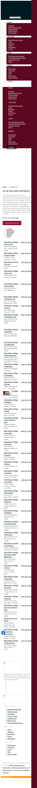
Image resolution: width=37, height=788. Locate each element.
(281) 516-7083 (26, 480)
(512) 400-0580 (26, 353)
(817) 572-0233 (26, 533)
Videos (10, 127)
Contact (10, 81)
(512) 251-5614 (26, 605)
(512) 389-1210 (26, 553)
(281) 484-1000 (26, 577)
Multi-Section (12, 98)
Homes (9, 22)
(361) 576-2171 (26, 471)
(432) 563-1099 (26, 511)
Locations (10, 36)
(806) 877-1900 (26, 431)
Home (5, 187)
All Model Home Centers (15, 40)
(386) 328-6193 (26, 253)
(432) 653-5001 (26, 442)
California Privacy (8, 770)
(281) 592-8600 (26, 544)
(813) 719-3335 (26, 242)
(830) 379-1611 (26, 597)
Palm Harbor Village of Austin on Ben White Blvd (11, 554)
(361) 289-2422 (26, 522)
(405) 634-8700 (26, 315)
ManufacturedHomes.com (17, 765)
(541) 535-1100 (26, 330)
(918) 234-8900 (26, 306)
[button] (18, 84)
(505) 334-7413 (26, 284)
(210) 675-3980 (26, 641)
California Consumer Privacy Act (21, 768)
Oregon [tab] (9, 234)
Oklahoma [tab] (10, 233)
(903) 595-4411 (26, 566)
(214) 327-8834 (26, 364)
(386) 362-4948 (26, 271)
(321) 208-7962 (26, 262)
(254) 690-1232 (26, 500)
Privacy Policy (7, 768)
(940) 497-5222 (26, 391)
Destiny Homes (12, 144)
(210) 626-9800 (26, 491)
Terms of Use (17, 770)
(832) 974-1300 (26, 409)
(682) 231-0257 (26, 619)
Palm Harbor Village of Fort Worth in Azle (11, 420)
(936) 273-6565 (26, 586)
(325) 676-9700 (26, 400)
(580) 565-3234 (26, 297)
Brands (9, 65)
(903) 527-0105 (26, 343)
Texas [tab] (8, 236)
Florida (10, 115)
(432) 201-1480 (26, 373)
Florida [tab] (9, 229)
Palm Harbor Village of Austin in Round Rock (11, 607)
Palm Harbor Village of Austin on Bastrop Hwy (11, 632)
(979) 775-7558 (26, 382)
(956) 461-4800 (26, 453)
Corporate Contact (12, 223)
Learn (9, 53)
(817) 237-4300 (26, 418)
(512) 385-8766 (26, 630)
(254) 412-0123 (26, 462)
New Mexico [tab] (10, 231)
